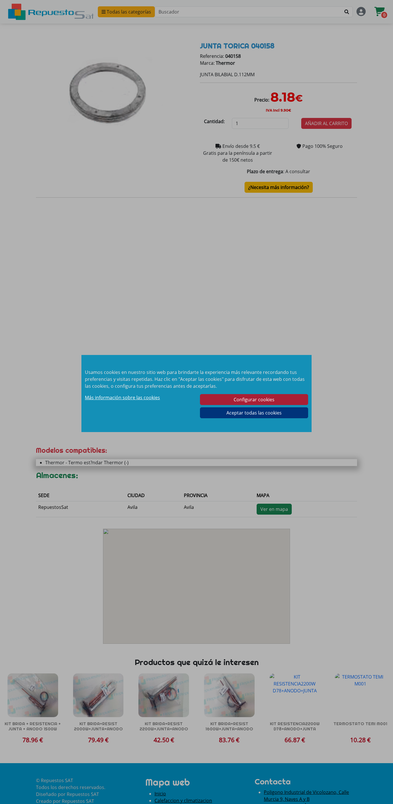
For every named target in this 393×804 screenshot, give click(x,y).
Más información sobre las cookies (122, 397)
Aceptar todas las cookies (254, 413)
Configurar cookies (254, 399)
